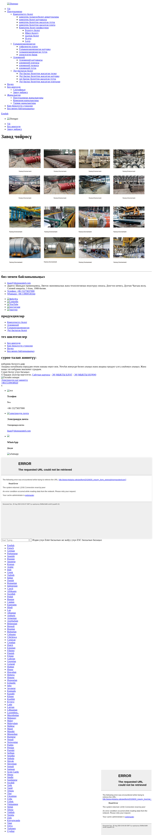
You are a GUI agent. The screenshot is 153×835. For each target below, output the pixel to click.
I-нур (27, 41)
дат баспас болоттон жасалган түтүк (37, 79)
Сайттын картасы (41, 374)
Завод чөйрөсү (20, 92)
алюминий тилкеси (29, 65)
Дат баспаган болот (23, 70)
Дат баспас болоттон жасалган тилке (38, 73)
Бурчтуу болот (32, 30)
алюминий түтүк (27, 68)
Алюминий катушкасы (31, 60)
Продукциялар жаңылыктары (28, 97)
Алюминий (19, 57)
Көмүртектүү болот (23, 14)
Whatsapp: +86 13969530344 (21, 294)
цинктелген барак (28, 54)
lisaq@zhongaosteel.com (19, 283)
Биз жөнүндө (13, 87)
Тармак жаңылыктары (24, 103)
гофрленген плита (28, 46)
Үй (8, 8)
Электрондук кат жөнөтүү (14, 380)
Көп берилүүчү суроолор (20, 106)
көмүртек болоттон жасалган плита (37, 25)
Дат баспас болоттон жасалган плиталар (39, 81)
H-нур (28, 38)
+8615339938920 (9, 382)
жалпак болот (32, 35)
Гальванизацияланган (24, 44)
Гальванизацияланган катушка (35, 49)
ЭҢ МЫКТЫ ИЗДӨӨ (85, 374)
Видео (10, 84)
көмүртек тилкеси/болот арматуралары (39, 17)
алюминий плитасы (29, 62)
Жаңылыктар (14, 95)
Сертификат (19, 89)
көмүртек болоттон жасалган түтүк (37, 22)
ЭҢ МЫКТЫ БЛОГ (62, 374)
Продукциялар (14, 11)
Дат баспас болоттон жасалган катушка (39, 76)
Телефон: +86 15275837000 (21, 291)
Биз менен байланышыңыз (20, 108)
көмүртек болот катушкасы (33, 19)
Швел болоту (32, 33)
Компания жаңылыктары (26, 100)
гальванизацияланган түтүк (33, 52)
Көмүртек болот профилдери (34, 27)
